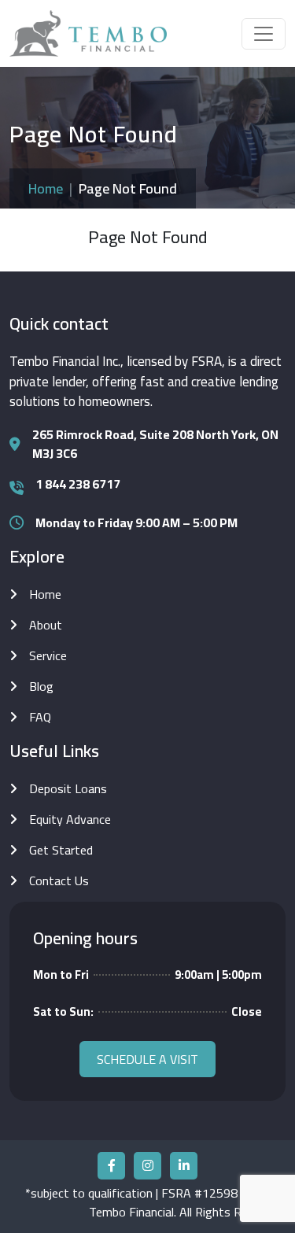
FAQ (40, 717)
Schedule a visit (147, 1059)
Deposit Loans (68, 788)
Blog (41, 686)
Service (48, 655)
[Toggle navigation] (264, 34)
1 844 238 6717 (77, 483)
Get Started (61, 850)
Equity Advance (70, 819)
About (45, 625)
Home (45, 188)
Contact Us (59, 880)
